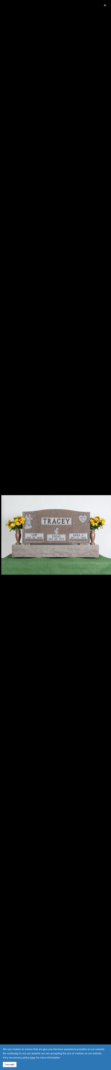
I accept (9, 1064)
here (32, 1057)
